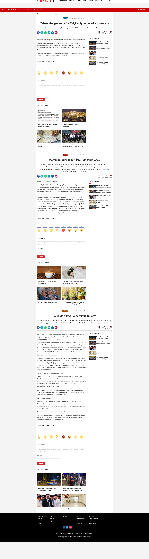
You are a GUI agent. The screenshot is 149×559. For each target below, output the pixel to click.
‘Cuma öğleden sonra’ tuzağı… (72, 509)
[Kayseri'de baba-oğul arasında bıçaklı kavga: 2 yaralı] (49, 479)
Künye (60, 533)
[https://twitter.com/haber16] (67, 527)
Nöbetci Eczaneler (93, 521)
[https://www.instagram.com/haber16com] (70, 527)
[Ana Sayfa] (37, 14)
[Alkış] (45, 70)
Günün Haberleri (80, 518)
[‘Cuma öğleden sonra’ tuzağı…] (74, 500)
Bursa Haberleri (42, 516)
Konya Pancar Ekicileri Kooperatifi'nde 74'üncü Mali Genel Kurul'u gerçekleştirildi (73, 146)
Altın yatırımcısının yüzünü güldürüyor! (71, 125)
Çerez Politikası (79, 533)
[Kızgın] (63, 70)
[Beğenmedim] (57, 70)
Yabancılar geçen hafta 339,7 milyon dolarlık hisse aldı (62, 14)
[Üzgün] (81, 70)
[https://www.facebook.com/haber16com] (64, 527)
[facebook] (38, 32)
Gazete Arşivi (79, 523)
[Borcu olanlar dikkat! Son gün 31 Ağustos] (49, 136)
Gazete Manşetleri (93, 518)
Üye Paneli (142, 9)
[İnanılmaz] (75, 70)
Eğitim (51, 516)
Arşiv (77, 521)
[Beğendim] (39, 70)
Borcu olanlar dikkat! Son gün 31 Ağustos (47, 145)
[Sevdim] (51, 70)
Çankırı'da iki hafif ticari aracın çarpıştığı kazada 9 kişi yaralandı (72, 489)
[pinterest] (56, 32)
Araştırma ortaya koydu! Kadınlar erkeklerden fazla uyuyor (73, 282)
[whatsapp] (45, 32)
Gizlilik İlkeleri (71, 533)
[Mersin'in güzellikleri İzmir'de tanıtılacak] (47, 181)
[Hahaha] (69, 70)
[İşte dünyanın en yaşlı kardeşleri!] (49, 293)
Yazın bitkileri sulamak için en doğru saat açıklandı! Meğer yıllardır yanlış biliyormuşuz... (74, 303)
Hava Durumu (92, 516)
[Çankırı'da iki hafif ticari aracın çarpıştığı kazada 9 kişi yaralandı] (74, 479)
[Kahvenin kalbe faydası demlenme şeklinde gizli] (49, 272)
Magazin (40, 521)
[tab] (41, 81)
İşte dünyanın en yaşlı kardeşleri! (47, 302)
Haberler (41, 14)
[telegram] (49, 32)
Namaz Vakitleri (92, 523)
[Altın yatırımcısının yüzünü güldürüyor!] (74, 115)
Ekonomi (47, 14)
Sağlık (51, 521)
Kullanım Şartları (88, 533)
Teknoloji (40, 523)
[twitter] (41, 32)
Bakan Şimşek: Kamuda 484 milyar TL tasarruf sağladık (48, 125)
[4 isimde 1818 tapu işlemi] (49, 500)
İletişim (64, 533)
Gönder (41, 99)
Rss (57, 533)
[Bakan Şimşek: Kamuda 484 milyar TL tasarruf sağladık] (49, 115)
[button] (15, 9)
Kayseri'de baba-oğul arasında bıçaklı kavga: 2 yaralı (47, 489)
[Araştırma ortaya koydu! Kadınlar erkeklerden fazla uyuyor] (74, 272)
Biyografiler (65, 516)
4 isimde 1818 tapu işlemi (45, 509)
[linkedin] (52, 32)
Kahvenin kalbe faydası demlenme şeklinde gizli (48, 282)
